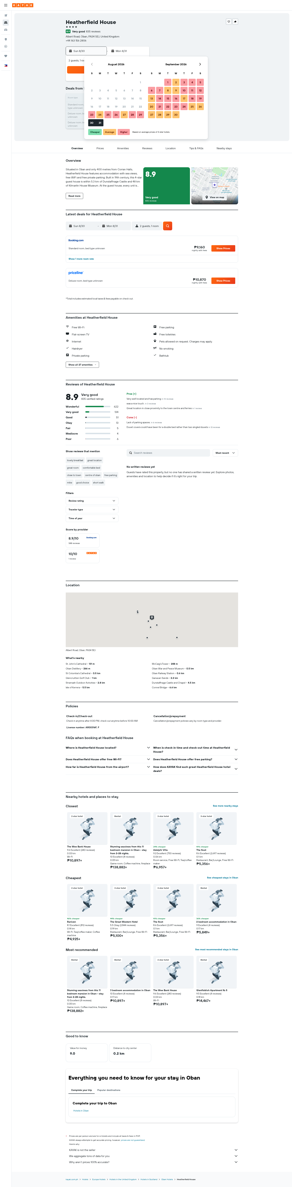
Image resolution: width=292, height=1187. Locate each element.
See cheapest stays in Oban (222, 877)
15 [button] (140, 98)
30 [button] (91, 122)
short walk (98, 482)
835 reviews (93, 31)
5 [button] (116, 90)
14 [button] (132, 98)
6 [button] (124, 90)
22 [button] (140, 106)
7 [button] (132, 90)
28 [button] (132, 114)
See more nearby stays (225, 805)
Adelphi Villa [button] (160, 849)
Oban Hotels (167, 1179)
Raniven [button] (71, 921)
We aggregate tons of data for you (89, 1156)
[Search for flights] (5, 15)
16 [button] (92, 106)
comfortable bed (91, 467)
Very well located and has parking (150, 398)
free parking (110, 475)
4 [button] (108, 90)
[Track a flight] (5, 46)
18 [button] (108, 106)
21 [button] (132, 106)
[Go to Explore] (5, 39)
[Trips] (5, 56)
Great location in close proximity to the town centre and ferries (164, 408)
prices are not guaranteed (133, 1140)
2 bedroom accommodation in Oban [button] (216, 921)
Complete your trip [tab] (81, 1090)
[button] (5, 5)
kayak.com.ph (72, 1179)
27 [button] (124, 114)
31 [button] (100, 122)
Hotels (85, 1179)
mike (69, 482)
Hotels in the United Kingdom (123, 1179)
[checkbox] (83, 540)
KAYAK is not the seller (82, 1150)
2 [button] (92, 90)
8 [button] (140, 90)
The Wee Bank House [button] (79, 846)
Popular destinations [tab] (108, 1090)
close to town (74, 475)
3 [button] (100, 90)
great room (73, 467)
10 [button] (100, 98)
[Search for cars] (5, 29)
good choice (82, 482)
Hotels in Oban (81, 1110)
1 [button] (140, 82)
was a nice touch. (141, 403)
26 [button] (116, 114)
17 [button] (100, 106)
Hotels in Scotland (149, 1179)
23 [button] (91, 114)
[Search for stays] (5, 22)
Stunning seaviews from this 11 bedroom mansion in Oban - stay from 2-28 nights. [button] (128, 850)
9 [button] (92, 98)
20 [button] (124, 106)
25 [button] (108, 114)
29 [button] (140, 114)
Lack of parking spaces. (144, 422)
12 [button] (116, 98)
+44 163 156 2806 (76, 40)
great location (94, 460)
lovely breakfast (75, 460)
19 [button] (116, 106)
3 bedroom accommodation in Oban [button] (130, 990)
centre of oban (92, 475)
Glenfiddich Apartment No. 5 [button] (211, 990)
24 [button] (99, 114)
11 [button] (108, 98)
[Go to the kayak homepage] (22, 5)
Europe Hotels (98, 1179)
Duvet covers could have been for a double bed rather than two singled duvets (173, 427)
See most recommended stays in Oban (216, 949)
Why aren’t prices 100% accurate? (89, 1162)
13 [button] (124, 98)
